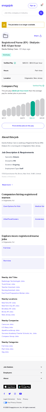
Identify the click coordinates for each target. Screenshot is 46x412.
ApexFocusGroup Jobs (10, 330)
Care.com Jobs (7, 324)
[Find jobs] (41, 13)
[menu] (41, 5)
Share (36, 36)
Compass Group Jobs (10, 336)
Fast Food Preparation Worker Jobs (15, 293)
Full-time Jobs (7, 346)
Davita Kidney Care (10, 49)
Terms (19, 399)
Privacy (25, 399)
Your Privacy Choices (14, 402)
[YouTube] (20, 394)
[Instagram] (15, 394)
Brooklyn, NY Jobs (9, 309)
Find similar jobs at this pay (23, 126)
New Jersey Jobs (8, 315)
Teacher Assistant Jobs (11, 287)
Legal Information (9, 399)
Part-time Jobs (7, 349)
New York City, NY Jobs (10, 306)
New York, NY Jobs (9, 303)
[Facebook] (4, 394)
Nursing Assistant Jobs (10, 290)
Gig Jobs (5, 352)
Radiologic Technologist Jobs (13, 281)
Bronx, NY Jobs (7, 312)
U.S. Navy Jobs (7, 327)
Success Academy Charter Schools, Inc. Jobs (19, 333)
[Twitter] (10, 394)
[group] (6, 55)
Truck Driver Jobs (8, 284)
